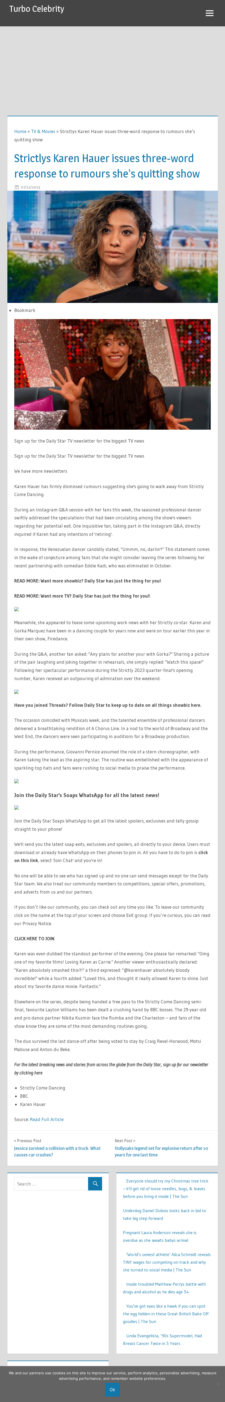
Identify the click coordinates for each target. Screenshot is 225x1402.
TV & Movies (43, 131)
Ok (112, 1389)
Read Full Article (47, 1119)
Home (20, 131)
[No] (218, 1384)
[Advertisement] (112, 67)
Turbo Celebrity (36, 8)
